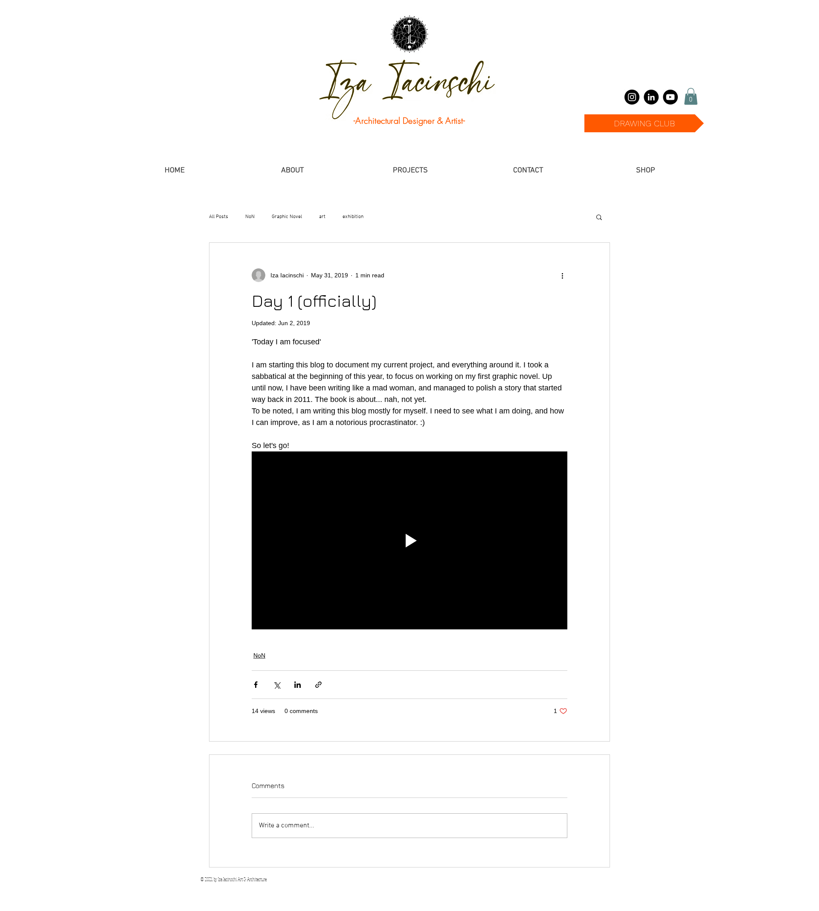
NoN (250, 217)
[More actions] (562, 275)
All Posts (218, 217)
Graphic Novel (287, 217)
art (322, 217)
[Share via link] (318, 685)
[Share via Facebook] (256, 685)
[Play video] (409, 540)
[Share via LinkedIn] (297, 685)
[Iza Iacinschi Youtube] (670, 97)
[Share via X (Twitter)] (277, 685)
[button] (691, 96)
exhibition (353, 217)
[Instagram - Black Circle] (631, 97)
